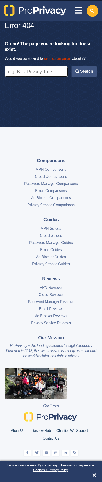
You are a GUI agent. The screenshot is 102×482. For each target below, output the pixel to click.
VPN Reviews (51, 287)
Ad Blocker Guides (51, 257)
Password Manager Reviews (51, 302)
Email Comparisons (51, 191)
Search (86, 71)
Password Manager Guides (51, 243)
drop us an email (57, 58)
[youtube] (46, 453)
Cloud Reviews (51, 295)
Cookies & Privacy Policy (50, 470)
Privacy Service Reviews (51, 323)
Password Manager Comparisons (51, 184)
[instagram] (55, 453)
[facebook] (27, 453)
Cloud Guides (51, 236)
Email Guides (51, 250)
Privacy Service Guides (51, 264)
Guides (51, 219)
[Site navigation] (78, 11)
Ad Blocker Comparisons (51, 198)
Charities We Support (72, 430)
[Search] (92, 11)
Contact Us (51, 438)
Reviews (51, 278)
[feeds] (74, 453)
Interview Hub (40, 430)
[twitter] (36, 453)
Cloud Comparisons (51, 176)
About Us (18, 430)
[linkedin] (65, 453)
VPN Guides (51, 228)
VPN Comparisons (51, 169)
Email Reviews (51, 309)
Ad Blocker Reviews (51, 316)
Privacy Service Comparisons (50, 205)
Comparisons (51, 160)
